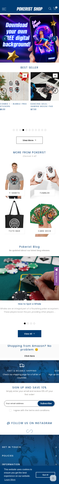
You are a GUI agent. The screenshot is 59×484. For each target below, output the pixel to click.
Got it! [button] (45, 475)
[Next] (54, 38)
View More (28, 140)
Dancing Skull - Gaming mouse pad (42, 105)
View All (28, 333)
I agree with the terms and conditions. (31, 410)
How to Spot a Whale (29, 303)
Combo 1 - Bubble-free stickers (13, 105)
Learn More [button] (10, 480)
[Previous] (5, 38)
